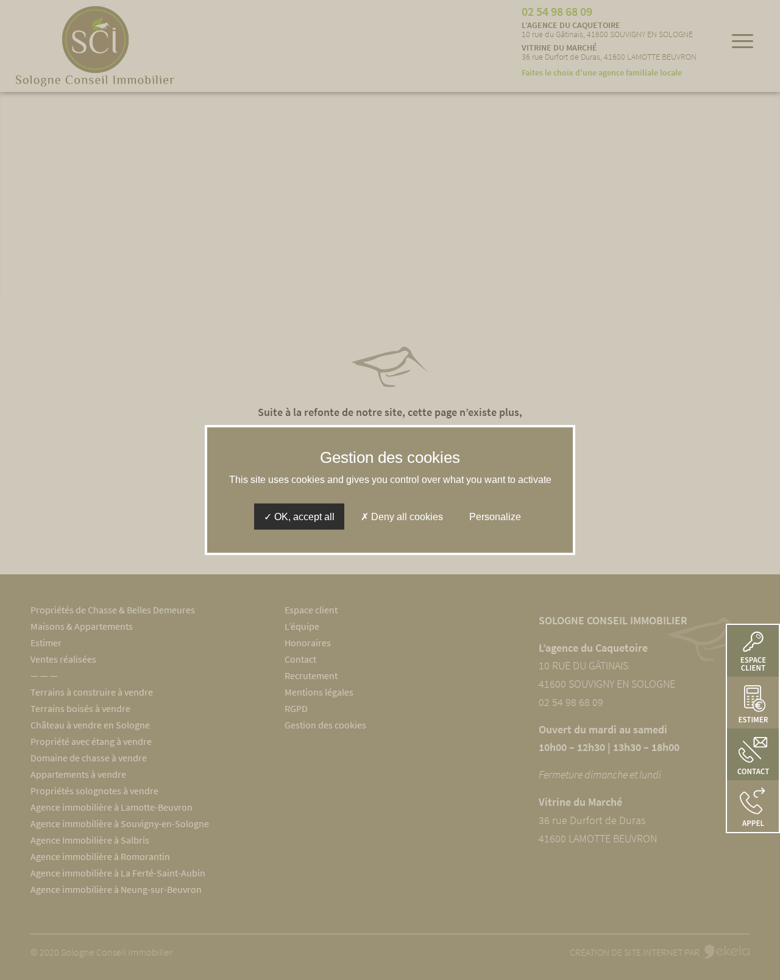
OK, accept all (303, 517)
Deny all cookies (406, 517)
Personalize (495, 517)
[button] (753, 806)
